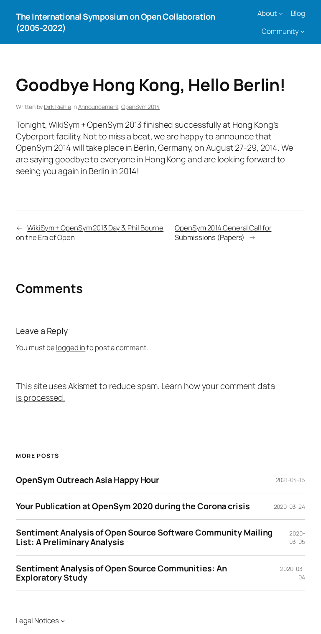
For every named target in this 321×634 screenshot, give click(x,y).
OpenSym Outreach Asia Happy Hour (87, 480)
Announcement (98, 107)
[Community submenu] (303, 31)
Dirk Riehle (57, 107)
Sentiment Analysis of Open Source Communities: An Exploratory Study (121, 573)
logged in (70, 347)
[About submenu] (281, 13)
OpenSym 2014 (140, 107)
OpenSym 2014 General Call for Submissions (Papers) (223, 232)
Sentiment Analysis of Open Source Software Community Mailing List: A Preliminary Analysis (144, 537)
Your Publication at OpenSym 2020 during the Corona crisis (133, 506)
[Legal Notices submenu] (63, 621)
